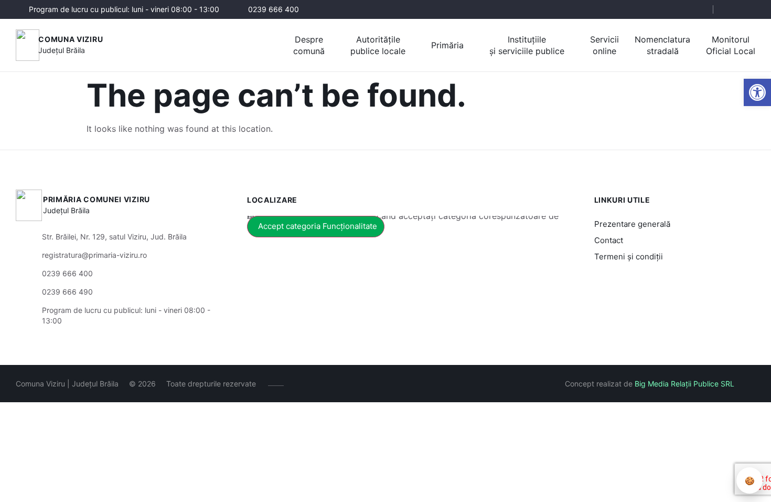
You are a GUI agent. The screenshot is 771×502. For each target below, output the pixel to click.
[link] (757, 92)
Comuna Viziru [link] (70, 39)
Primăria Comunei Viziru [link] (96, 199)
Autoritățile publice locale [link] (377, 45)
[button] (696, 10)
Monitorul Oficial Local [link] (730, 45)
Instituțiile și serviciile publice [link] (526, 45)
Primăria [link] (447, 45)
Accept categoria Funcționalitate (317, 226)
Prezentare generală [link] (632, 224)
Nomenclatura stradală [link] (662, 45)
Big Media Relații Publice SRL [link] (684, 383)
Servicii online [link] (604, 45)
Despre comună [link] (309, 45)
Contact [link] (608, 240)
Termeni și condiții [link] (628, 257)
